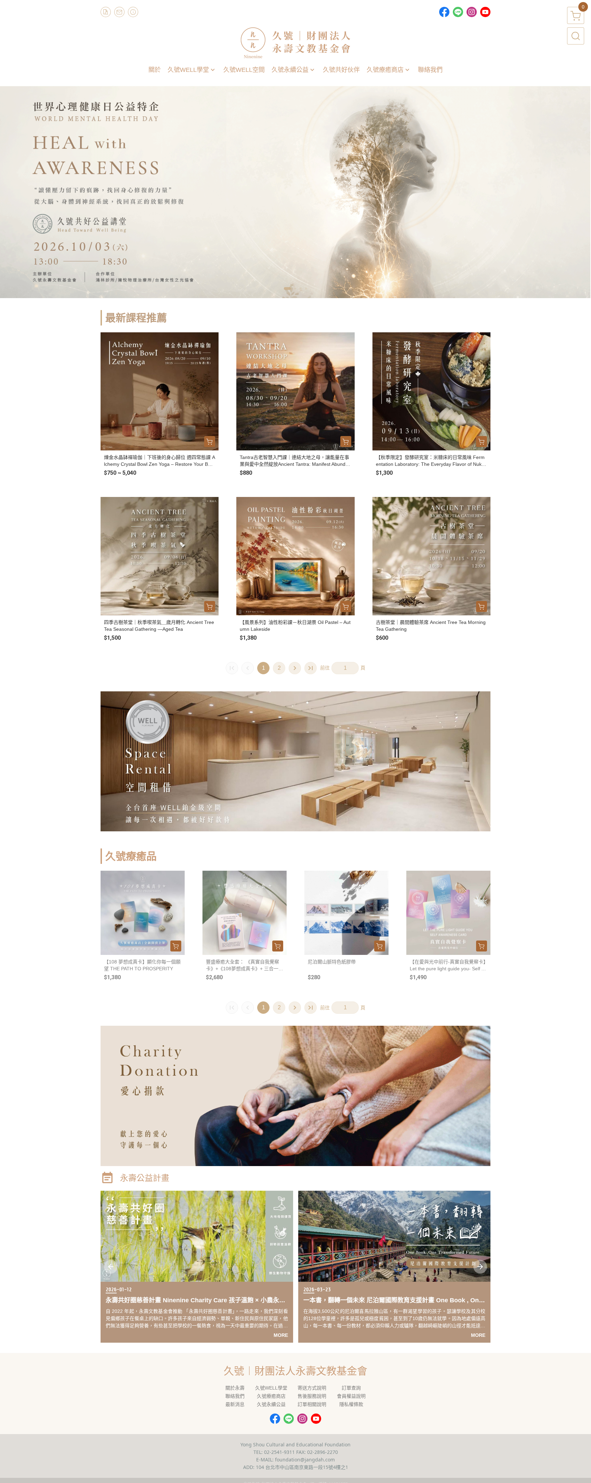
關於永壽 (235, 1387)
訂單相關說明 (312, 1404)
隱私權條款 (351, 1404)
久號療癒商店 (271, 1396)
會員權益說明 (351, 1396)
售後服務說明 (312, 1396)
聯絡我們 (235, 1396)
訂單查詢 (351, 1387)
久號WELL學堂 (271, 1387)
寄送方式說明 (312, 1387)
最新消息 (235, 1404)
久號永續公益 (271, 1404)
